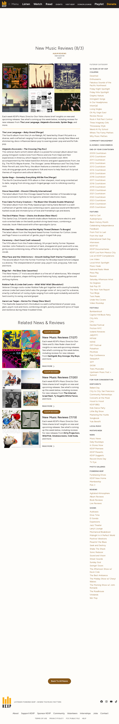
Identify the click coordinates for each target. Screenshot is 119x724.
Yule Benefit (95, 421)
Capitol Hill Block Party (100, 314)
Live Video (94, 259)
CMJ (92, 321)
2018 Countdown (98, 183)
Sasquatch (94, 358)
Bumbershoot (96, 311)
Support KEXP (28, 713)
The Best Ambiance (99, 575)
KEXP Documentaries (99, 249)
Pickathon (94, 348)
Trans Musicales (97, 369)
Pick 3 (92, 485)
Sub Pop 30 (95, 286)
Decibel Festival (97, 325)
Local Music (95, 426)
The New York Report (100, 289)
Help (84, 718)
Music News (95, 438)
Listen (26, 4)
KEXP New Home (98, 478)
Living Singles (96, 109)
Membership (95, 481)
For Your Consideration (101, 380)
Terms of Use (41, 718)
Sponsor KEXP (44, 713)
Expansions (95, 521)
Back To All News (59, 681)
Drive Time (95, 515)
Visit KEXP (70, 4)
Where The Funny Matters (101, 132)
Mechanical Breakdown (100, 532)
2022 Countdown (98, 197)
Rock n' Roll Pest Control (101, 119)
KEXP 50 (94, 245)
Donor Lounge (84, 4)
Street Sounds (96, 559)
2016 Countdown (98, 177)
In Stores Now (96, 445)
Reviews (93, 490)
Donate (111, 4)
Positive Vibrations (98, 538)
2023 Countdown (98, 200)
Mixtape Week (96, 431)
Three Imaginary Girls (99, 122)
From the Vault (96, 235)
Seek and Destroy (98, 545)
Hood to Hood (97, 401)
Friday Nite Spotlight (99, 92)
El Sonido (94, 518)
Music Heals (95, 266)
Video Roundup (97, 303)
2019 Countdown (98, 187)
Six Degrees (95, 283)
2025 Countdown (98, 207)
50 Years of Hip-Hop (99, 69)
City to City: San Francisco (102, 391)
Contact (104, 713)
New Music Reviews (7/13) (59, 417)
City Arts (94, 318)
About (16, 713)
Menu (15, 4)
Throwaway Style (98, 126)
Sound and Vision (98, 555)
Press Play (94, 272)
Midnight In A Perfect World (102, 535)
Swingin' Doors (96, 565)
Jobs (95, 713)
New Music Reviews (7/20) (60, 377)
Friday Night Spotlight (100, 89)
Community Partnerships (101, 394)
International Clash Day (100, 239)
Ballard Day (95, 387)
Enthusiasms (95, 79)
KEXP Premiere (96, 448)
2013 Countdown (98, 166)
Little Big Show (97, 411)
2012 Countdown (97, 163)
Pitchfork (94, 352)
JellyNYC (94, 335)
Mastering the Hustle (99, 415)
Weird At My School (99, 129)
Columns (94, 72)
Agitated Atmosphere (100, 493)
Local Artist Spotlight (99, 262)
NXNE (93, 342)
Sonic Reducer (96, 552)
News (92, 435)
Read (49, 4)
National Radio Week (99, 269)
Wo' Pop (94, 598)
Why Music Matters (98, 136)
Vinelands (94, 594)
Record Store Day (98, 459)
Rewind (93, 276)
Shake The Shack (97, 549)
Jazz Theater (96, 525)
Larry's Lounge (96, 528)
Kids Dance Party (97, 408)
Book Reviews (96, 500)
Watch (38, 4)
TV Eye (93, 462)
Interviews (94, 242)
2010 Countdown (98, 156)
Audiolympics (96, 219)
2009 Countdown (98, 153)
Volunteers (72, 713)
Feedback (94, 229)
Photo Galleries (97, 467)
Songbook (94, 418)
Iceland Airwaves (97, 331)
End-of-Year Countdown (102, 149)
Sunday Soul (95, 562)
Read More (47, 366)
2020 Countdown (98, 190)
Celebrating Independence (102, 225)
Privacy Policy (56, 718)
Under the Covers (98, 299)
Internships (85, 713)
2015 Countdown (98, 173)
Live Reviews (96, 503)
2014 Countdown (98, 170)
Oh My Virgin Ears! (98, 112)
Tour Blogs (94, 293)
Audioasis (94, 511)
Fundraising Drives (98, 475)
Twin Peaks (95, 296)
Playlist (99, 4)
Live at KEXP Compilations (102, 256)
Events (59, 4)
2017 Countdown (98, 180)
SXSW (93, 365)
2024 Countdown (98, 203)
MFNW (93, 338)
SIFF (92, 362)
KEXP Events (95, 384)
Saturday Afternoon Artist (101, 279)
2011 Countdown (97, 160)
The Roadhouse (97, 591)
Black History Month (99, 222)
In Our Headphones (98, 102)
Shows (93, 508)
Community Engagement (101, 141)
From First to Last (98, 232)
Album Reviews (59, 54)
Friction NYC (96, 328)
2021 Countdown (97, 193)
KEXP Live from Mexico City (103, 252)
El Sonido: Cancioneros (101, 145)
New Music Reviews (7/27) (59, 337)
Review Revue (96, 116)
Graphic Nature (97, 95)
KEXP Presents (96, 452)
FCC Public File (73, 718)
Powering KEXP (97, 471)
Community (59, 713)
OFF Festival (95, 345)
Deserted (94, 76)
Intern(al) (94, 105)
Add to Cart (95, 215)
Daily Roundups (97, 442)
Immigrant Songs (97, 99)
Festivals (94, 308)
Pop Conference (97, 355)
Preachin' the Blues (98, 542)
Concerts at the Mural (100, 398)
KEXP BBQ (94, 404)
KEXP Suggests (97, 455)
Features (94, 212)
